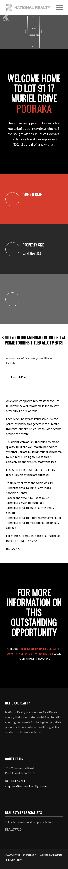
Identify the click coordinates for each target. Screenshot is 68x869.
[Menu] (58, 7)
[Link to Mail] (60, 864)
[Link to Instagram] (54, 864)
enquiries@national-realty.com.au (26, 786)
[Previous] (9, 32)
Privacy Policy (15, 859)
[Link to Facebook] (49, 864)
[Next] (58, 32)
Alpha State (56, 855)
